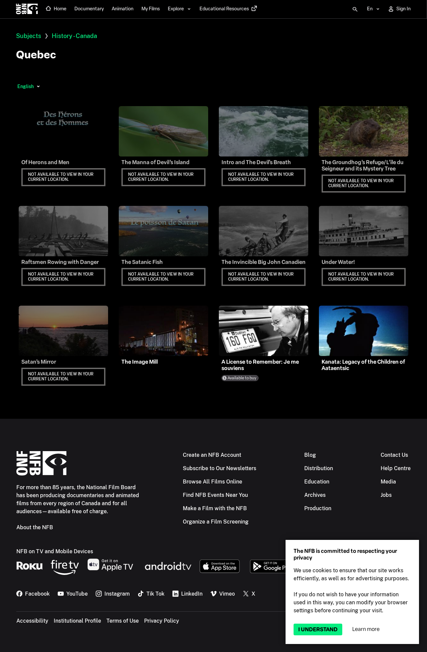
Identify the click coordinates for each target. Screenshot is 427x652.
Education (316, 481)
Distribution (318, 468)
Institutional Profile (77, 621)
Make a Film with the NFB (215, 508)
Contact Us (394, 455)
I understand (318, 629)
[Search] (355, 9)
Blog (310, 455)
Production (317, 508)
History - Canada (74, 35)
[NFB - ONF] (27, 9)
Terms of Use (122, 621)
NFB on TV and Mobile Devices (54, 551)
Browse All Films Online (212, 481)
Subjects (28, 35)
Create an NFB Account (212, 455)
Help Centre (396, 468)
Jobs (386, 495)
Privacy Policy (161, 621)
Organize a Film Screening (216, 522)
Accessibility (32, 621)
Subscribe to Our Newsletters (219, 468)
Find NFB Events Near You (215, 495)
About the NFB (34, 527)
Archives (315, 495)
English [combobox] (25, 86)
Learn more (366, 629)
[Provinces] (38, 86)
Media (388, 481)
